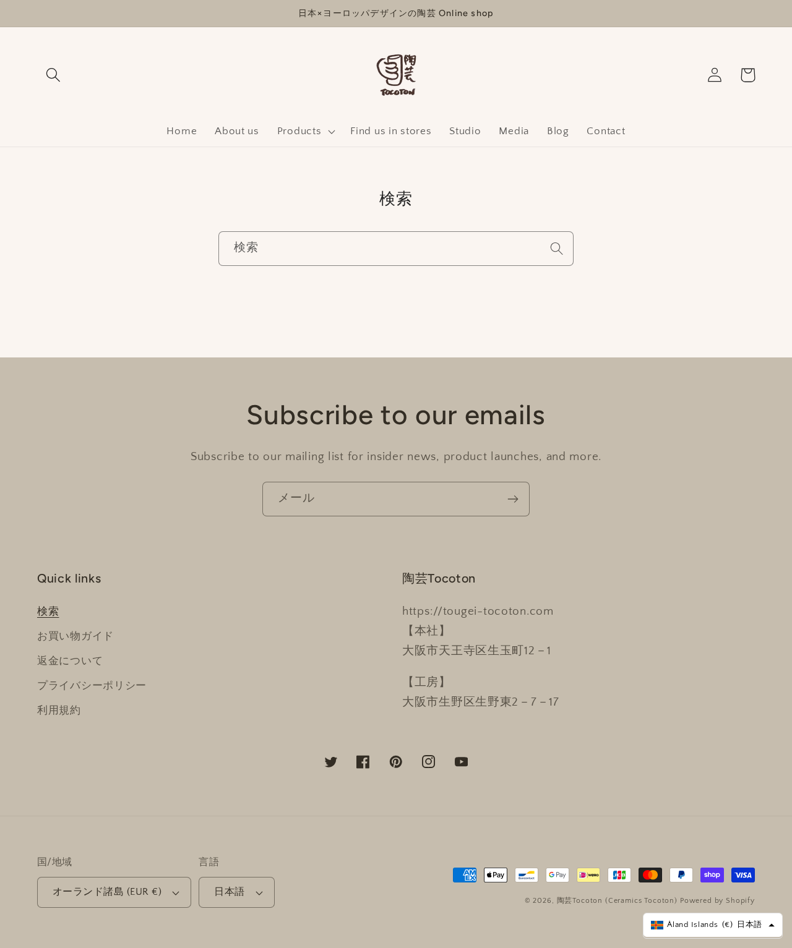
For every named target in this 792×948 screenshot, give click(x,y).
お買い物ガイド (75, 636)
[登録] (512, 499)
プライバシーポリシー (92, 685)
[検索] (556, 248)
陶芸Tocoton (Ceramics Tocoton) (617, 901)
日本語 (229, 892)
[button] (53, 75)
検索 (48, 611)
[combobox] (396, 248)
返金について (70, 661)
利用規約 (59, 710)
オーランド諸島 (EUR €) (107, 892)
